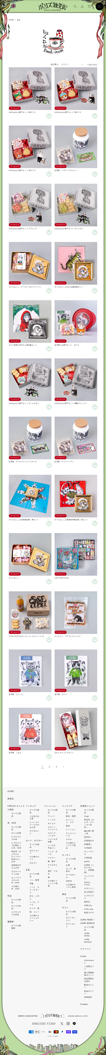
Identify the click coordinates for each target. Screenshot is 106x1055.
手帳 (31, 884)
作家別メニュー (87, 806)
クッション (71, 829)
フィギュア (31, 806)
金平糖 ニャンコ (16, 694)
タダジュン (89, 888)
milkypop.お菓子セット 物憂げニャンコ (71, 403)
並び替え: (55, 64)
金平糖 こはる (15, 753)
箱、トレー (34, 912)
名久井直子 (89, 892)
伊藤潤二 (88, 844)
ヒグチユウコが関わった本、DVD (16, 845)
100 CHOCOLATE (62, 578)
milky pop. (89, 909)
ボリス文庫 (16, 833)
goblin (87, 861)
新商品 (10, 799)
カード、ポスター (34, 840)
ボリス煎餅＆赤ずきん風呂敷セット (23, 345)
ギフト (65, 907)
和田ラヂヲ (89, 913)
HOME (10, 791)
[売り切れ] (49, 116)
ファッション (50, 806)
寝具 (68, 826)
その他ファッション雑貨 (53, 883)
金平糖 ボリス (61, 694)
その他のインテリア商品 (71, 845)
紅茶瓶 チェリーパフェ (64, 462)
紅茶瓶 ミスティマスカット (66, 170)
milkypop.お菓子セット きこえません (24, 403)
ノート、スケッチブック (34, 889)
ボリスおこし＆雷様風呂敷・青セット (24, 520)
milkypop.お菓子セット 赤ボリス (22, 170)
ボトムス (52, 823)
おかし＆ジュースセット (64, 753)
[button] (75, 6)
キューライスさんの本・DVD (16, 880)
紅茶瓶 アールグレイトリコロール (23, 462)
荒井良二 (88, 837)
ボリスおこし (14, 578)
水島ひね (88, 905)
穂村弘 (87, 902)
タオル (69, 839)
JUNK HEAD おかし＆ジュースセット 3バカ (26, 636)
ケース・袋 (34, 908)
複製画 (10, 922)
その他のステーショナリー (34, 918)
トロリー (52, 858)
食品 (64, 894)
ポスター (33, 863)
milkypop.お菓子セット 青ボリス (68, 112)
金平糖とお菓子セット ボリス (67, 345)
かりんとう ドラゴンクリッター (68, 636)
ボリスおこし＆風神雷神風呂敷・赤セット (71, 520)
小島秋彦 (88, 858)
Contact (84, 1004)
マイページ (85, 949)
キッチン (66, 855)
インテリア (67, 806)
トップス (52, 820)
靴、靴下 (52, 861)
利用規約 (88, 997)
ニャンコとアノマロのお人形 (34, 824)
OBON (69, 881)
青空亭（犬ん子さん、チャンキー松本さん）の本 (16, 856)
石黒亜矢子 (89, 841)
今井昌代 (88, 848)
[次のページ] (63, 767)
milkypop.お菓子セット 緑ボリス (22, 112)
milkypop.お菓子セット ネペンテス (69, 229)
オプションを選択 (49, 640)
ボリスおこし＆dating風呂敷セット (69, 287)
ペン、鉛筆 (34, 880)
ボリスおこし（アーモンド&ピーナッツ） (25, 287)
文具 (28, 870)
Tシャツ (51, 816)
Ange (86, 816)
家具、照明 (71, 816)
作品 (9, 896)
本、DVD (11, 823)
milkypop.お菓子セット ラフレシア (23, 229)
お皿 (68, 865)
